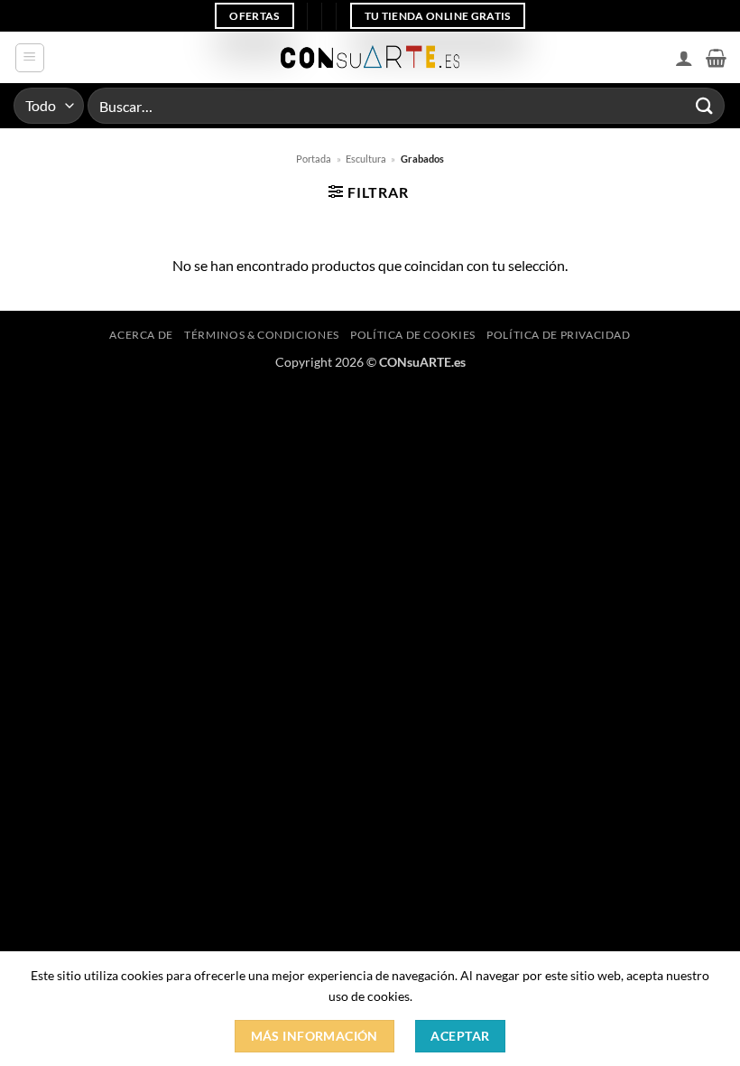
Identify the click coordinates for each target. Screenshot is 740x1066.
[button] (29, 57)
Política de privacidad (558, 334)
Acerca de (141, 334)
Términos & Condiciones (261, 334)
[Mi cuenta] (684, 58)
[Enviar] (705, 105)
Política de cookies (413, 334)
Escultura (366, 158)
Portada (313, 158)
